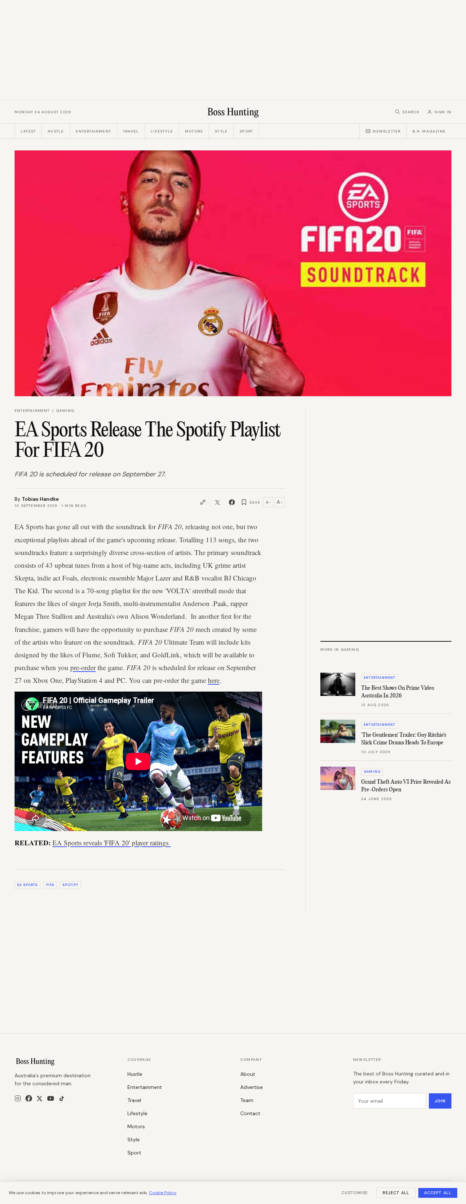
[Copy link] (203, 502)
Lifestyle (162, 131)
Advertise (251, 1087)
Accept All (437, 1192)
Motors (194, 131)
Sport (246, 131)
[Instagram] (18, 1098)
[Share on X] (217, 502)
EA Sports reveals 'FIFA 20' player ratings (111, 842)
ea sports (27, 885)
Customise (354, 1192)
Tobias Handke (40, 499)
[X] (39, 1098)
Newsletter (386, 131)
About (247, 1074)
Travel (131, 131)
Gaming (65, 410)
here (214, 680)
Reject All (396, 1192)
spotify (71, 885)
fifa (50, 885)
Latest (28, 131)
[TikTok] (62, 1098)
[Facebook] (28, 1098)
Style (221, 131)
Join (440, 1100)
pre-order (83, 667)
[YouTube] (50, 1098)
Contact (250, 1113)
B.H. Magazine (429, 131)
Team (246, 1100)
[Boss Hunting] (233, 112)
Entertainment (93, 131)
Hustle (56, 131)
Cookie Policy (163, 1193)
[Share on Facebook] (232, 502)
